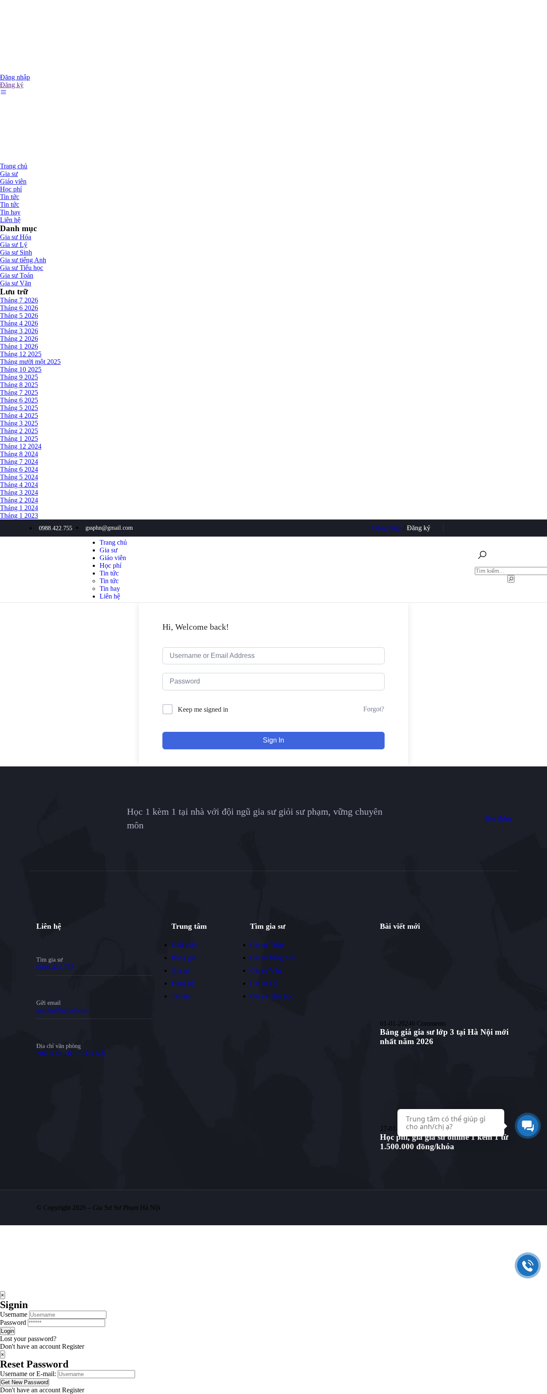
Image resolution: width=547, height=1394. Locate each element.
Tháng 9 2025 (19, 377)
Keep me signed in (203, 709)
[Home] (61, 598)
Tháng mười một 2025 (30, 361)
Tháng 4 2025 (19, 415)
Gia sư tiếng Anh (23, 260)
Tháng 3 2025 (19, 423)
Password (13, 1322)
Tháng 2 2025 (19, 430)
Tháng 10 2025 (20, 369)
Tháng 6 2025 (19, 400)
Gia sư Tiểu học (21, 267)
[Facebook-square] (457, 1207)
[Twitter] (462, 528)
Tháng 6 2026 (19, 307)
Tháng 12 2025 (20, 354)
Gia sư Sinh (16, 252)
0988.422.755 (55, 967)
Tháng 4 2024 (19, 484)
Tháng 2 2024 (19, 500)
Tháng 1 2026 (19, 346)
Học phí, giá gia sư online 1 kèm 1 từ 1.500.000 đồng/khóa (444, 1142)
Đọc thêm (498, 818)
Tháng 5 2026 (19, 315)
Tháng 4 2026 (19, 323)
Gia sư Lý (13, 244)
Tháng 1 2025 (19, 438)
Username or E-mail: (28, 1373)
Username (13, 1314)
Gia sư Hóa (15, 237)
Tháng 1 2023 (19, 515)
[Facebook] (476, 528)
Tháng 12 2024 (20, 446)
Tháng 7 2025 (19, 392)
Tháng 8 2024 (19, 454)
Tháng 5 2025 (19, 407)
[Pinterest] (491, 528)
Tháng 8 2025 (19, 384)
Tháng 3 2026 (19, 331)
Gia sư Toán (16, 275)
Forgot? (373, 709)
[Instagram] (505, 528)
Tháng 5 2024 (19, 477)
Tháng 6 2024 (19, 469)
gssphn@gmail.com (63, 1010)
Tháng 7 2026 (19, 300)
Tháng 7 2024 (19, 461)
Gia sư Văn (15, 283)
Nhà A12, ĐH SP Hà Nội (71, 1053)
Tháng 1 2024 (19, 507)
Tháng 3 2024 (19, 492)
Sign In (273, 740)
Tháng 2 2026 (19, 338)
